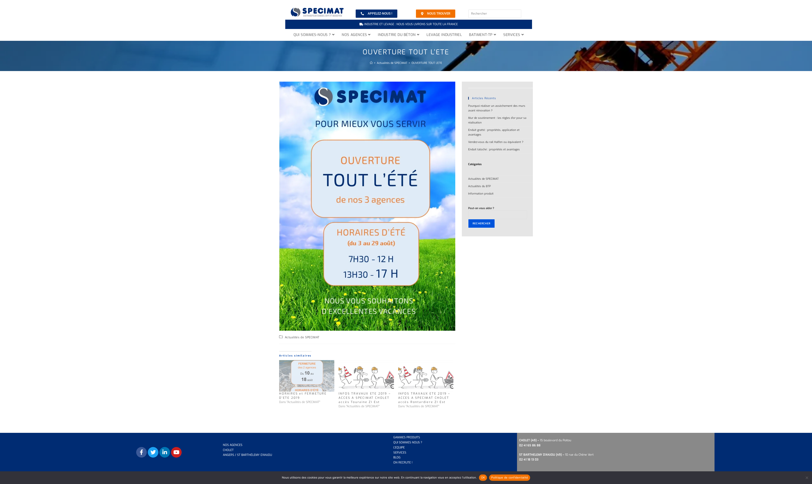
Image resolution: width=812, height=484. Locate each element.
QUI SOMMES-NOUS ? (313, 34)
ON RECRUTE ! (403, 463)
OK (483, 477)
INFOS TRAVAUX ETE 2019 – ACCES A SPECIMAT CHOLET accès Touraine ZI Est (365, 398)
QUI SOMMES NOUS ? (407, 442)
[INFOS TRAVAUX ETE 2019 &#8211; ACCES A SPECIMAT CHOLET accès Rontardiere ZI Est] (425, 376)
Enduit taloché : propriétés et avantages (494, 149)
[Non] (807, 478)
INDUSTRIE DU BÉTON (397, 34)
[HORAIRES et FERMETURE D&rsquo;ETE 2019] (306, 376)
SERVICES (512, 34)
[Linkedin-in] (164, 452)
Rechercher (481, 223)
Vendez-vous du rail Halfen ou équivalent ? (495, 142)
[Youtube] (176, 452)
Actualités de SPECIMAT (302, 337)
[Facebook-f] (141, 452)
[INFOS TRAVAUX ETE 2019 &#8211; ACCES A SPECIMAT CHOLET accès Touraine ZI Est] (366, 376)
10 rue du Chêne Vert (556, 455)
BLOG (397, 457)
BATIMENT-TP (481, 34)
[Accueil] (371, 63)
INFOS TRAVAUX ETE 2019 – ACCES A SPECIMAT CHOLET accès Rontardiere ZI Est (424, 398)
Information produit (481, 193)
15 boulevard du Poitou (555, 440)
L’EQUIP (398, 448)
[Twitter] (153, 452)
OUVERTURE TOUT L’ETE (426, 63)
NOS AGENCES (355, 34)
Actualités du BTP (479, 186)
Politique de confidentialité (509, 477)
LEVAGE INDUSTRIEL (444, 34)
